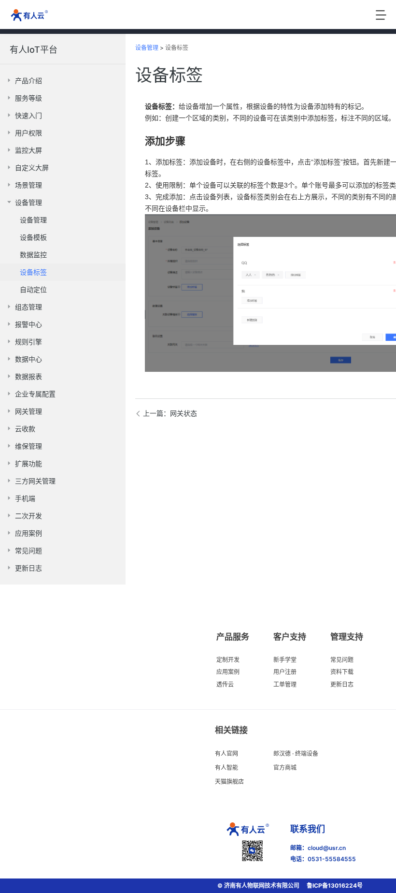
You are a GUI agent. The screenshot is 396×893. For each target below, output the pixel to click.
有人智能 (226, 767)
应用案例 (228, 671)
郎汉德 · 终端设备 (295, 753)
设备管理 (146, 47)
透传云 (225, 684)
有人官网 (226, 753)
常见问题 (342, 659)
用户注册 (285, 671)
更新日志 (342, 684)
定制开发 (228, 659)
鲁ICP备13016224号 (335, 885)
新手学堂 (285, 659)
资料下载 (342, 671)
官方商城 (285, 767)
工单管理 (285, 684)
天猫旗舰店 (229, 781)
